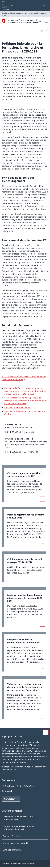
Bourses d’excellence (12, 836)
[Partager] (47, 30)
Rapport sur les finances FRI (17, 407)
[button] (46, 732)
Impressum (22, 863)
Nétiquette (30, 863)
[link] (25, 485)
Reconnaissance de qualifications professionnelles (18, 818)
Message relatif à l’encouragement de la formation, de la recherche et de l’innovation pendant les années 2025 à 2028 (25, 391)
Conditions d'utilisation (9, 863)
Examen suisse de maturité (15, 843)
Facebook (9, 786)
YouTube (30, 786)
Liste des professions (13, 849)
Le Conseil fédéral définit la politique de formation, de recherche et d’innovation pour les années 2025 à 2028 (25, 400)
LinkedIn (9, 791)
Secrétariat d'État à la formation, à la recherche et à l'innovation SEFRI (23, 21)
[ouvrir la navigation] (46, 21)
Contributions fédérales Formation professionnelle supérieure (19, 828)
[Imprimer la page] (41, 30)
